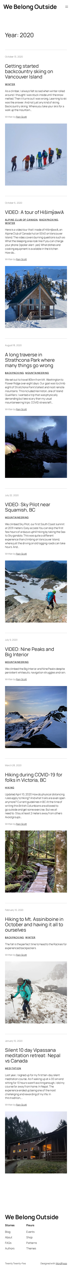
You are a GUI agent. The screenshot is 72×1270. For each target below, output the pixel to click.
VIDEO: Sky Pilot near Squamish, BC (27, 507)
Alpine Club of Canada (21, 219)
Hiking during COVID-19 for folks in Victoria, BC (33, 777)
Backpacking (48, 219)
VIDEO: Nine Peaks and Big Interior (29, 651)
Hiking (9, 787)
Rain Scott (21, 116)
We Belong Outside (30, 7)
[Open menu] (67, 7)
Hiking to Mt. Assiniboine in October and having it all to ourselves (34, 925)
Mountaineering (37, 372)
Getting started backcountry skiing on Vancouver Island (29, 71)
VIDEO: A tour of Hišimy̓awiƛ (34, 212)
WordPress (61, 1263)
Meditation (13, 1068)
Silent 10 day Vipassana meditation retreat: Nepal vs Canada (32, 1055)
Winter (10, 84)
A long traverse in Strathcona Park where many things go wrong (30, 360)
